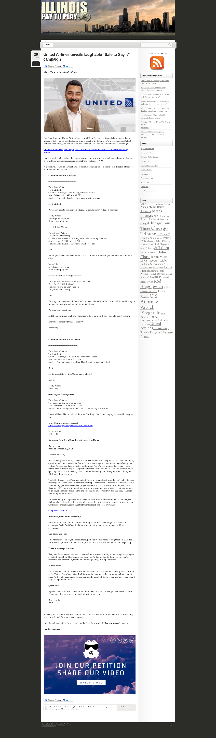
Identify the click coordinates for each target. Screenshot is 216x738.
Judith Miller (159, 257)
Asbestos (69, 707)
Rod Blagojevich (151, 284)
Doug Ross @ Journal (149, 165)
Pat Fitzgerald (158, 267)
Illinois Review (146, 170)
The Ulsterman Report (149, 191)
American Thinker (162, 204)
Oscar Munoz (101, 707)
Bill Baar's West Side (148, 153)
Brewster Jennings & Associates (154, 219)
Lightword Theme (48, 726)
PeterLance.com (147, 178)
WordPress (67, 724)
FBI (165, 238)
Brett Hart (78, 707)
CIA (158, 235)
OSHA (149, 267)
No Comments (126, 707)
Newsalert (144, 174)
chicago (144, 223)
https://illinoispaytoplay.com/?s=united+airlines (70, 425)
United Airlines (73, 709)
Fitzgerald (144, 244)
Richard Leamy (51, 709)
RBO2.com (145, 182)
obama (159, 263)
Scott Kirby (62, 709)
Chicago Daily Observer (150, 157)
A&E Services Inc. (147, 204)
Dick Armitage (156, 238)
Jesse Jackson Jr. (149, 252)
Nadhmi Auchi (148, 264)
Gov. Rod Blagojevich (160, 244)
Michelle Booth (89, 707)
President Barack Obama (152, 274)
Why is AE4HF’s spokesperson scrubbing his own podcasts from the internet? (155, 134)
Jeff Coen (161, 248)
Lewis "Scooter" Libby (153, 260)
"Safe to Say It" (60, 707)
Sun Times (152, 291)
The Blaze (144, 187)
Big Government (147, 149)
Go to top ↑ (169, 725)
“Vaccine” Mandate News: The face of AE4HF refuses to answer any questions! (155, 124)
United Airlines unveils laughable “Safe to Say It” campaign (86, 56)
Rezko (157, 276)
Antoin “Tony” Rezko (152, 207)
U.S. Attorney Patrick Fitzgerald (150, 304)
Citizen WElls (146, 161)
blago (154, 215)
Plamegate (158, 270)
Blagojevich (165, 216)
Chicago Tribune (154, 230)
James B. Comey (147, 248)
